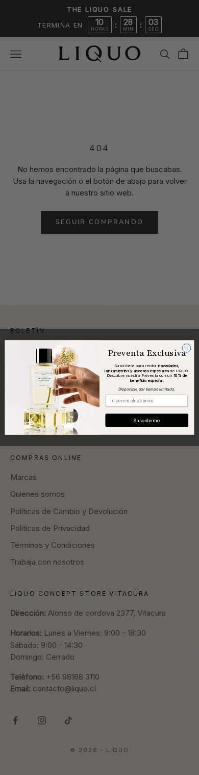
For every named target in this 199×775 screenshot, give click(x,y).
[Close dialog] (186, 348)
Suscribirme (147, 420)
